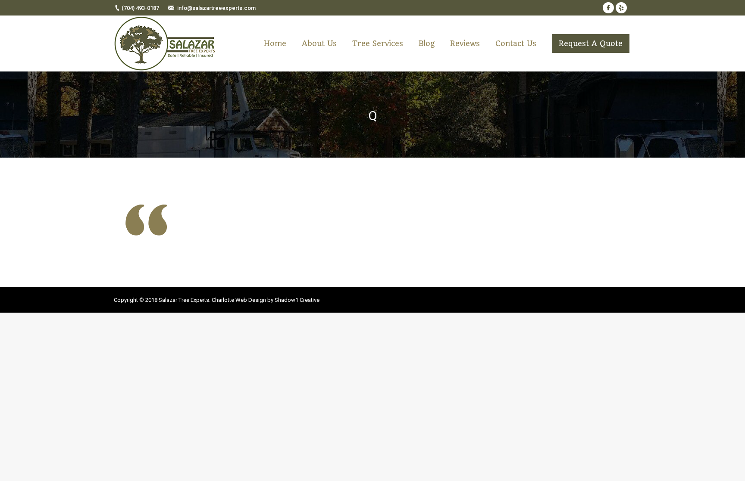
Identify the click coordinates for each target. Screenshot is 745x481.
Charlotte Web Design (239, 300)
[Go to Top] (731, 467)
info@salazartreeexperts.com (216, 8)
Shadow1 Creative (297, 300)
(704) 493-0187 (140, 8)
